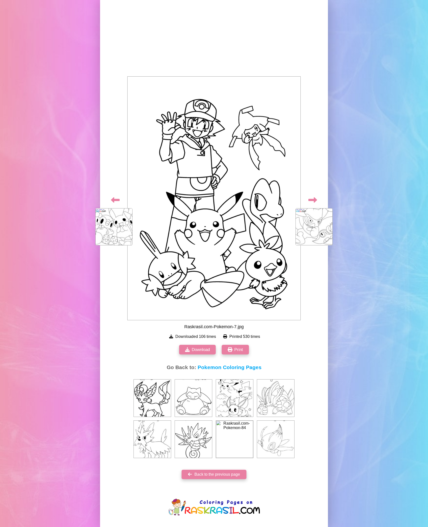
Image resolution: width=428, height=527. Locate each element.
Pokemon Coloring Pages (230, 367)
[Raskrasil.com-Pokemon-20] (152, 439)
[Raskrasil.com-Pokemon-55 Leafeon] (152, 398)
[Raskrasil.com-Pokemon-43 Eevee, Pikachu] (234, 398)
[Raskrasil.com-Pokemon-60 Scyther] (275, 398)
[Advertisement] (214, 39)
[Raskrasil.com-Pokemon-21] (193, 439)
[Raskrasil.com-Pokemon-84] (234, 439)
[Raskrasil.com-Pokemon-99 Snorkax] (193, 398)
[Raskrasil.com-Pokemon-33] (275, 439)
